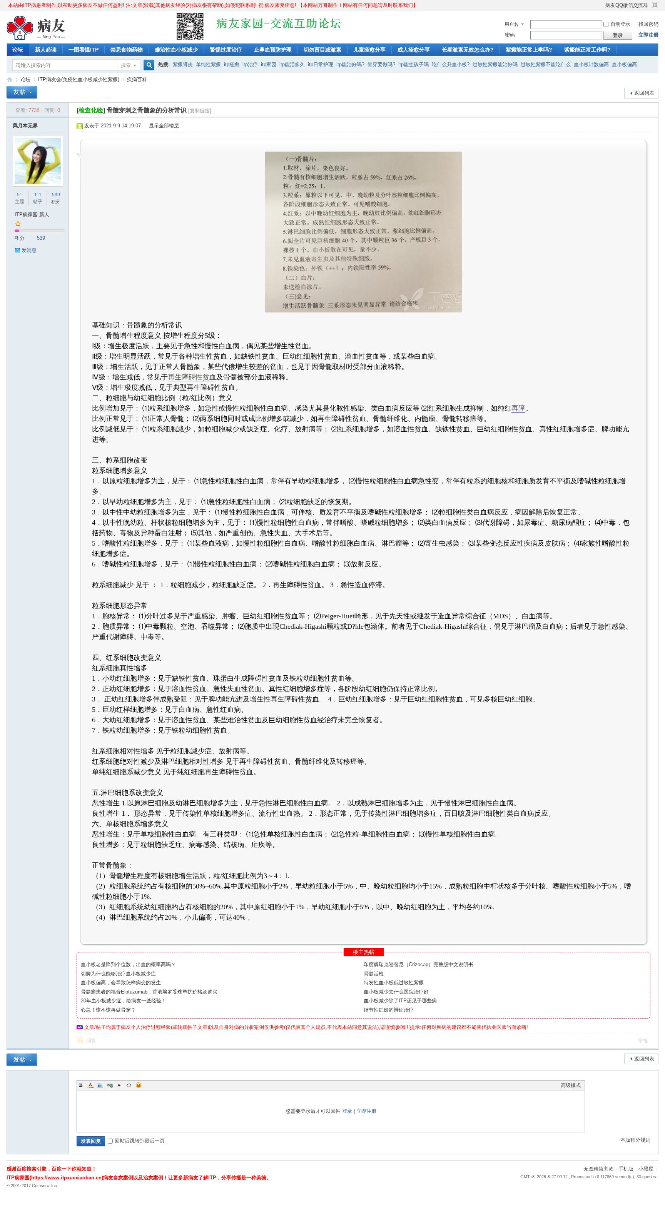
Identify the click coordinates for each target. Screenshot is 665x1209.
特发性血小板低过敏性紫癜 (394, 982)
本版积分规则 (635, 1140)
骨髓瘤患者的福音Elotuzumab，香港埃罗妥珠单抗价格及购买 (149, 992)
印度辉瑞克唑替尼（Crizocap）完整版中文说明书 (418, 964)
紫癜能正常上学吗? (529, 50)
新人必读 (46, 50)
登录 (347, 1111)
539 (56, 194)
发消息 (29, 250)
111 (38, 194)
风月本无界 (25, 126)
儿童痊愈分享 (369, 50)
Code (129, 1085)
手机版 (625, 1169)
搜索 (126, 65)
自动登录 (620, 24)
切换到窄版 (654, 5)
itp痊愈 (231, 64)
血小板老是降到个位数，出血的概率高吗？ (128, 964)
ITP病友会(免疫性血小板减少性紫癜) (78, 79)
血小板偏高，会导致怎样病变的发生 (121, 982)
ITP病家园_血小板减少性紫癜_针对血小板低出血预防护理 (10, 79)
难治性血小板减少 (176, 50)
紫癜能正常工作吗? (587, 50)
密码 (510, 35)
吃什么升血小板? (451, 64)
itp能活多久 (292, 64)
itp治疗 (250, 64)
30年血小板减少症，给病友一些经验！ (123, 1001)
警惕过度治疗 (226, 50)
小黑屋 (645, 1169)
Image (100, 1085)
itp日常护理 (320, 64)
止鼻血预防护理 (273, 50)
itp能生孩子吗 (413, 64)
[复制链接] (199, 111)
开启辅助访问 (602, 5)
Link (110, 1085)
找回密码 (648, 24)
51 (19, 194)
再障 (518, 408)
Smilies (138, 1085)
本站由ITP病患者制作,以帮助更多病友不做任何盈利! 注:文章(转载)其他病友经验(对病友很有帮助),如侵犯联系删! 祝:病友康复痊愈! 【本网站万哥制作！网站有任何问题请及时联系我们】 (213, 5)
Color (90, 1085)
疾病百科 (137, 79)
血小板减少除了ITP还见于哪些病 (400, 1001)
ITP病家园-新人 (32, 214)
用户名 (511, 24)
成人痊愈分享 (414, 50)
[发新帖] (22, 92)
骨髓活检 (374, 974)
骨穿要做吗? (381, 64)
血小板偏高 (624, 64)
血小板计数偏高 (591, 64)
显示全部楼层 (164, 126)
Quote (119, 1085)
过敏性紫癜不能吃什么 (546, 64)
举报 (643, 1041)
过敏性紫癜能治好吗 (495, 64)
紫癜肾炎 (183, 64)
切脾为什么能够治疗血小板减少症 (118, 974)
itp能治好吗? (350, 64)
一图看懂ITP (84, 50)
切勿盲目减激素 (322, 50)
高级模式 (571, 1085)
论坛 (17, 50)
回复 (91, 1041)
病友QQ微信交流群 (626, 5)
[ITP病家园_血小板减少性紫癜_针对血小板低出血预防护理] (36, 39)
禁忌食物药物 (126, 50)
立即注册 (648, 35)
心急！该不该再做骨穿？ (108, 1010)
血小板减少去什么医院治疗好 (396, 992)
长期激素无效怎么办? (468, 50)
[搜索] (147, 65)
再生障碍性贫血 (192, 377)
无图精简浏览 (598, 1169)
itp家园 (268, 64)
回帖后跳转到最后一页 (140, 1141)
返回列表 (644, 93)
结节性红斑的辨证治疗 (389, 1010)
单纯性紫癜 (208, 64)
